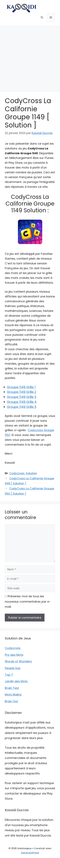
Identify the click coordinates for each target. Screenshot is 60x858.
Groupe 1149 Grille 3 (21, 397)
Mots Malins (13, 695)
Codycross (16, 473)
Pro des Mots (14, 655)
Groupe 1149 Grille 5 (21, 407)
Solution (31, 473)
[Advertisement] (30, 57)
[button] (42, 17)
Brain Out (11, 701)
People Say (12, 668)
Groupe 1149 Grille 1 (21, 387)
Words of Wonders (18, 661)
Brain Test (12, 688)
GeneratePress (30, 852)
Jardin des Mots (16, 681)
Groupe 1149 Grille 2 (21, 392)
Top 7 (9, 675)
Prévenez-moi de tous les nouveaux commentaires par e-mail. (28, 601)
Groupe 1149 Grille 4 (21, 402)
